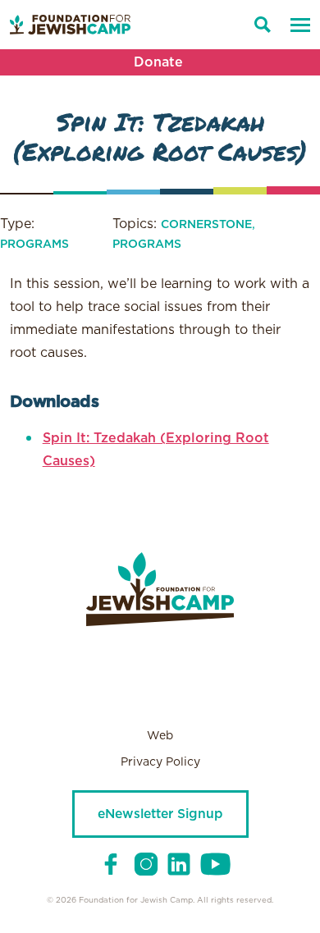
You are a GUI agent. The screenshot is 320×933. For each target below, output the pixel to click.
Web (160, 736)
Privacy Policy (160, 762)
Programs (34, 244)
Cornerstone (206, 225)
